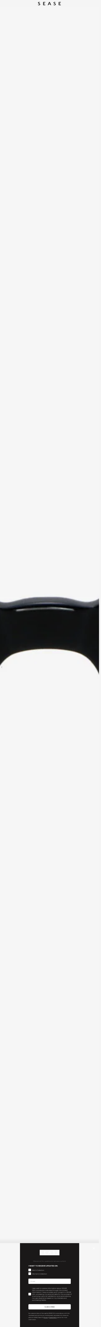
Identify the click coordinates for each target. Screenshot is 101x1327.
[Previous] (2, 667)
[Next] (97, 667)
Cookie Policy (53, 1317)
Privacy (46, 1317)
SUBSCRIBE (49, 1307)
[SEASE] (49, 3)
